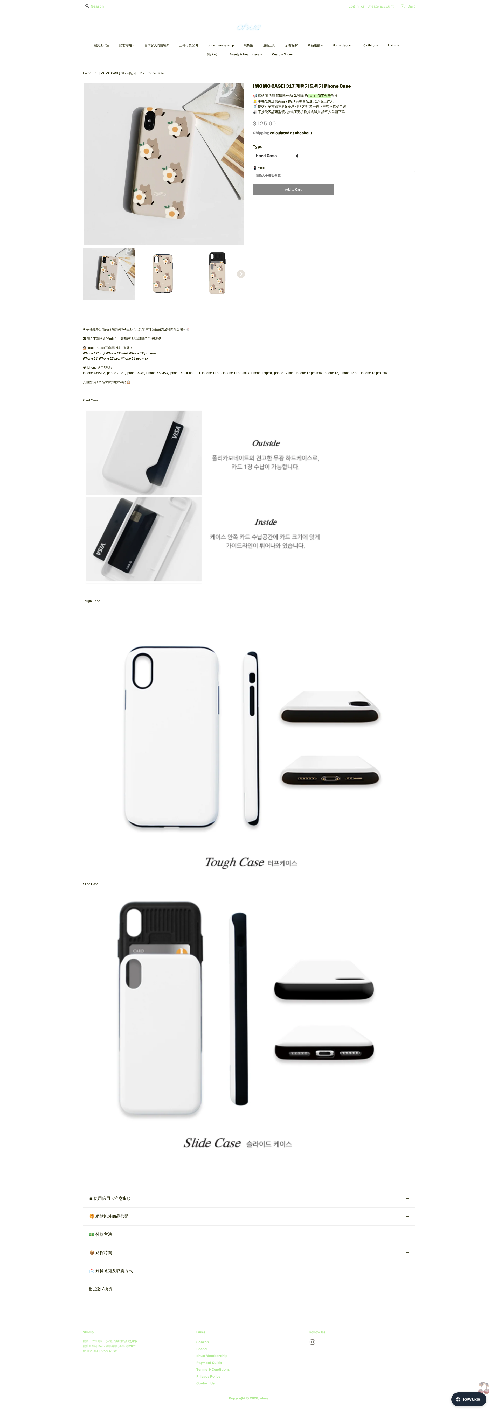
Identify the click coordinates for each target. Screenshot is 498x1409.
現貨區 (248, 45)
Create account (380, 6)
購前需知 (126, 45)
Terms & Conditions (213, 1369)
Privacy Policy (208, 1376)
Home (87, 73)
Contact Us (205, 1383)
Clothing (369, 45)
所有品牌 (291, 45)
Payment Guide (209, 1363)
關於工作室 (101, 45)
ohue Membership (211, 1356)
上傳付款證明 (188, 45)
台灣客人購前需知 (156, 45)
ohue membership (221, 45)
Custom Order (282, 54)
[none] (109, 274)
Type (257, 146)
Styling (212, 54)
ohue (264, 1398)
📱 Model (259, 168)
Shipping (261, 133)
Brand (201, 1349)
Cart (411, 6)
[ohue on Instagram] (312, 1343)
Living (392, 45)
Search (202, 1342)
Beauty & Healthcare (244, 54)
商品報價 (314, 45)
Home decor (342, 45)
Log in (354, 6)
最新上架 (269, 45)
